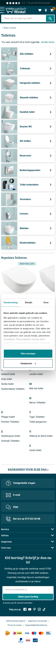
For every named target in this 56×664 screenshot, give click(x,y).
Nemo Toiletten (37, 402)
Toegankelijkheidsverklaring (36, 625)
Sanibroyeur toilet (10, 436)
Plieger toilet (8, 417)
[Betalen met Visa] (26, 633)
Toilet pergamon (38, 422)
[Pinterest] (34, 609)
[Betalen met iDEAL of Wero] (17, 633)
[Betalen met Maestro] (34, 633)
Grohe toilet (7, 384)
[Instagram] (39, 609)
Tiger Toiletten (37, 417)
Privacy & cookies (15, 625)
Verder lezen (48, 42)
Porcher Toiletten (10, 422)
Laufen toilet (36, 374)
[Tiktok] (44, 609)
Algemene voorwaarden (37, 621)
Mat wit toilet (36, 388)
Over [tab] (46, 302)
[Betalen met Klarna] (28, 640)
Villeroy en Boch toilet (40, 436)
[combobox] (24, 18)
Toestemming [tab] (10, 302)
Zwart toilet (35, 450)
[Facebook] (25, 609)
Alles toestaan (28, 353)
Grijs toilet (6, 379)
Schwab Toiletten (10, 441)
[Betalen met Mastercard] (41, 633)
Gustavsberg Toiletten (12, 389)
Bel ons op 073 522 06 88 (26, 519)
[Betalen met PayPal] (21, 640)
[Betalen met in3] (35, 640)
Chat (15, 507)
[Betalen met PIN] (48, 633)
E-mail (16, 495)
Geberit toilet (8, 374)
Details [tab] (28, 302)
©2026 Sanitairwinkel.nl (15, 621)
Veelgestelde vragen (24, 483)
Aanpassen (26, 363)
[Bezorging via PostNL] (7, 633)
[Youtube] (30, 609)
